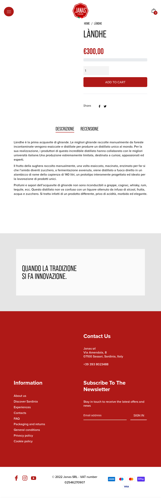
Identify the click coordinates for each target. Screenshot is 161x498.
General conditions (27, 430)
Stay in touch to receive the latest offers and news (113, 403)
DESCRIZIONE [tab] (65, 128)
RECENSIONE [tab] (89, 128)
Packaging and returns (29, 424)
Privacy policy (23, 435)
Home (87, 23)
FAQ (17, 418)
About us (20, 395)
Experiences (22, 407)
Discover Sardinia (26, 401)
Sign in (139, 415)
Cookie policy (23, 441)
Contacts (20, 413)
